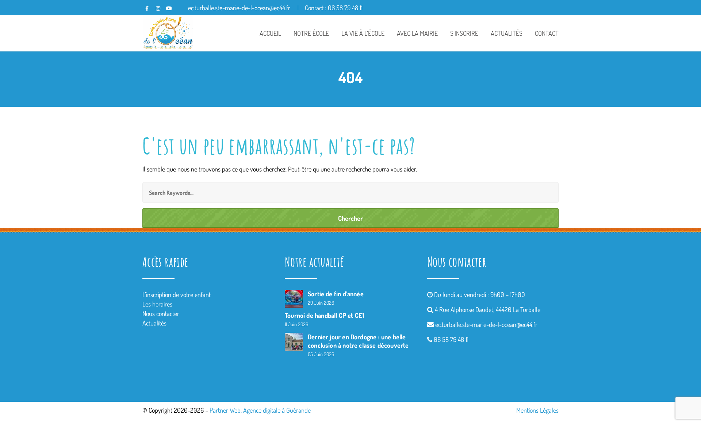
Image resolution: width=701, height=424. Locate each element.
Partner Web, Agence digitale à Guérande (260, 410)
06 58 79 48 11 (451, 339)
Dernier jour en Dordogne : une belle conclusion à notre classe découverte (358, 341)
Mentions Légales (537, 410)
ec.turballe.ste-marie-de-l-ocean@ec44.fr (486, 324)
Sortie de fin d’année (336, 294)
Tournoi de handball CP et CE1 (324, 315)
